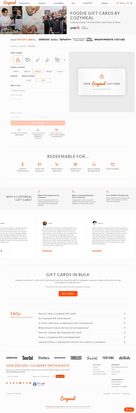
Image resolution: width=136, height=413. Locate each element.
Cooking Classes (24, 3)
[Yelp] (17, 383)
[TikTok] (14, 383)
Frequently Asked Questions (24, 317)
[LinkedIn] (30, 383)
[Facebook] (10, 383)
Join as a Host (115, 372)
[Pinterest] (24, 383)
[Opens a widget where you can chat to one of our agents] (129, 409)
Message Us (122, 3)
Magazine (105, 3)
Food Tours (42, 3)
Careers (113, 374)
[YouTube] (20, 383)
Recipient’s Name (18, 90)
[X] (27, 383)
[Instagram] (7, 383)
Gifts (73, 3)
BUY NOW (68, 293)
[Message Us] (118, 3)
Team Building (58, 3)
